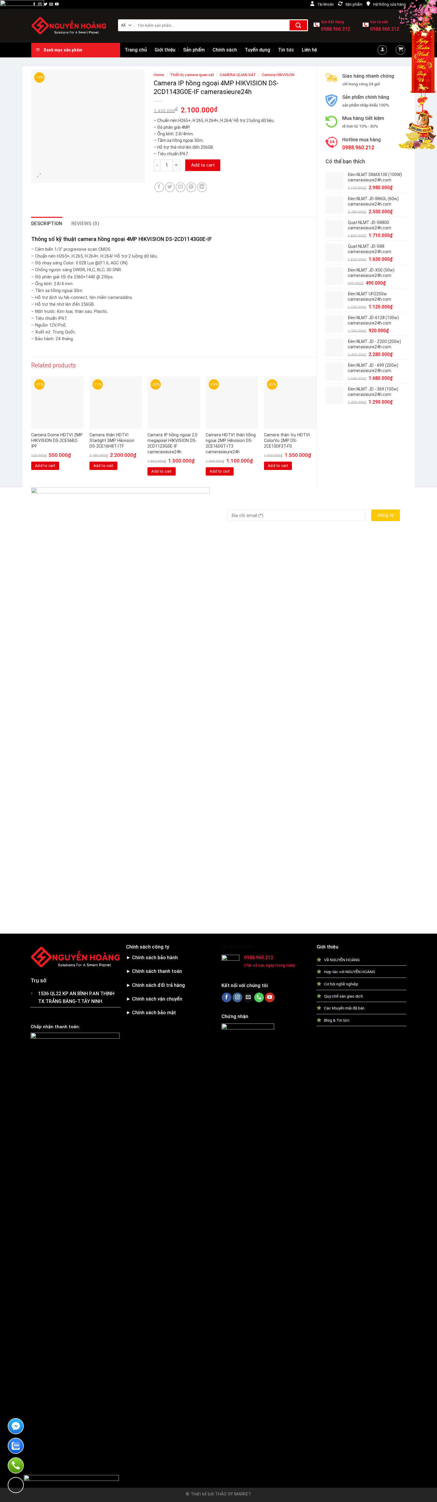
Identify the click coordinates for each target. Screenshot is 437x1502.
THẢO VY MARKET (233, 1494)
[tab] (46, 224)
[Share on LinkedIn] (202, 187)
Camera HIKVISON (278, 74)
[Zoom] (39, 175)
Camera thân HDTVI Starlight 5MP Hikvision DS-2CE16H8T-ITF (111, 440)
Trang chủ (136, 50)
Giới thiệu (165, 50)
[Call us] (259, 998)
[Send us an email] (51, 4)
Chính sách (225, 50)
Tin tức (286, 50)
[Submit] (298, 25)
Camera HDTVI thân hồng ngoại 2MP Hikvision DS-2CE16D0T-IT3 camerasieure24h (231, 443)
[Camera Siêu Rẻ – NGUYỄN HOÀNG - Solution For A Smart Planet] (70, 25)
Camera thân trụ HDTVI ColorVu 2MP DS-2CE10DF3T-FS (287, 440)
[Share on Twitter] (170, 187)
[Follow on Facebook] (34, 4)
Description (46, 223)
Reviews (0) (85, 223)
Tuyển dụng (257, 50)
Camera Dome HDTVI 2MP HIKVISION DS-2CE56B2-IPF (57, 440)
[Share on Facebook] (159, 187)
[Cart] (400, 50)
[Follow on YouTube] (57, 4)
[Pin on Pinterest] (191, 187)
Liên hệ (309, 50)
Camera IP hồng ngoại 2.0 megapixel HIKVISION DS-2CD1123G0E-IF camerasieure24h (172, 443)
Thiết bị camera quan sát (192, 74)
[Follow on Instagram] (40, 4)
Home (159, 74)
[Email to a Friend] (181, 187)
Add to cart (203, 165)
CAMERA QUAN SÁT (238, 74)
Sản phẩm (194, 50)
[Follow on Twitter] (45, 4)
